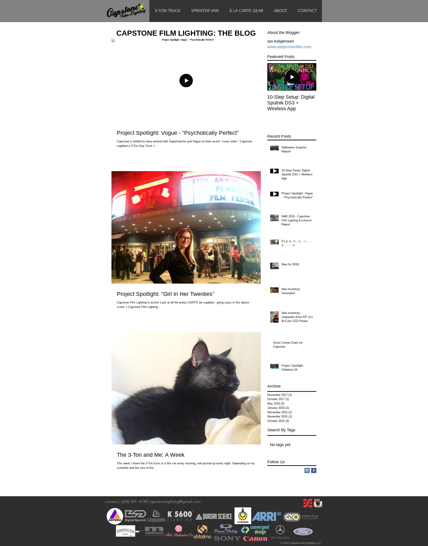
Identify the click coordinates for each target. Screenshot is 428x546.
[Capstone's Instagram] (318, 503)
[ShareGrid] (307, 503)
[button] (167, 12)
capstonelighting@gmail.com (175, 501)
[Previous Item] (274, 76)
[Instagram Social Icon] (307, 470)
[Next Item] (309, 76)
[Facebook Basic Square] (313, 470)
